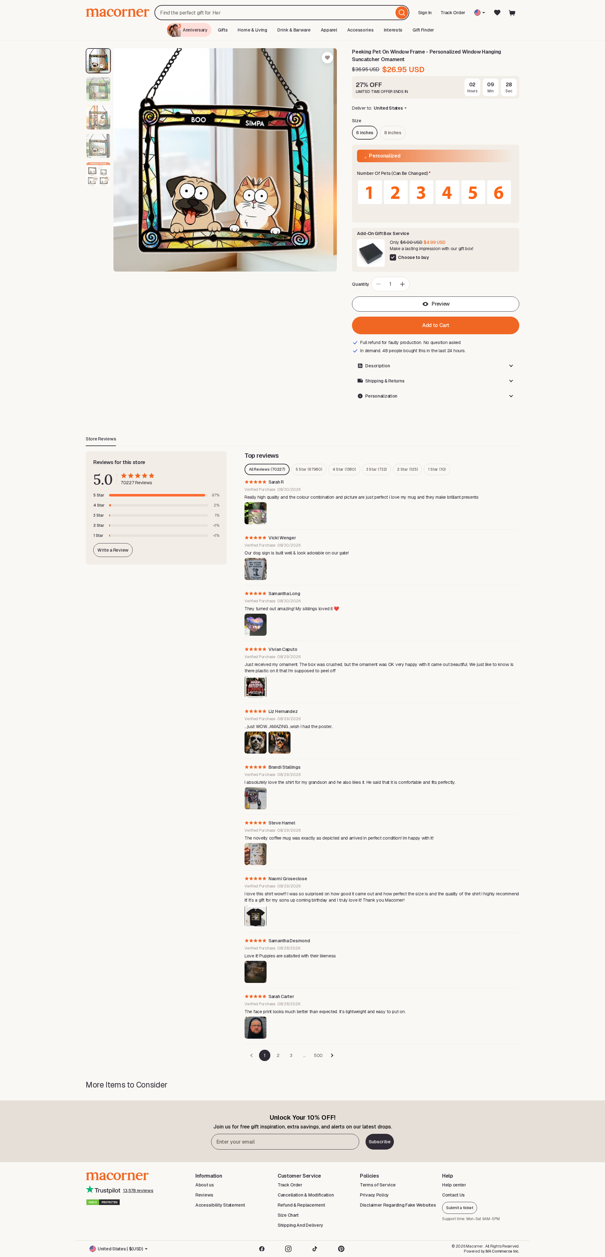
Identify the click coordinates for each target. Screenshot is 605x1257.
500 (318, 1055)
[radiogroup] (435, 192)
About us (204, 1185)
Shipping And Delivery (300, 1225)
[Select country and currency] (479, 13)
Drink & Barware (294, 30)
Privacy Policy (374, 1195)
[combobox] (281, 12)
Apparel (329, 30)
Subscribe (380, 1142)
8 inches (392, 132)
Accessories (360, 30)
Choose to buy (413, 257)
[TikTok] (315, 1249)
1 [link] (265, 1055)
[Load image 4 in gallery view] (98, 146)
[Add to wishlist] (327, 57)
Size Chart (288, 1215)
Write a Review (113, 550)
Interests (393, 30)
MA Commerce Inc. (502, 1251)
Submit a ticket (459, 1207)
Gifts (223, 30)
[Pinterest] (341, 1249)
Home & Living (252, 30)
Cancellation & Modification (306, 1195)
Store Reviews (101, 439)
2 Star (407, 469)
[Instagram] (288, 1249)
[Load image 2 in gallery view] (98, 89)
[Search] (401, 12)
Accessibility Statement (220, 1205)
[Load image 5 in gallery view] (98, 174)
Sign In (425, 15)
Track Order (453, 12)
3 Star (376, 469)
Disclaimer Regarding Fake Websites (398, 1205)
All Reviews (267, 469)
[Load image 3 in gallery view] (98, 117)
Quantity (360, 284)
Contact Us (453, 1195)
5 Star (309, 469)
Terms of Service (378, 1185)
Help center (454, 1185)
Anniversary (195, 30)
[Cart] (512, 13)
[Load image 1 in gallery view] (98, 61)
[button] (435, 173)
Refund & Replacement (301, 1205)
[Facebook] (262, 1249)
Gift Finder (423, 30)
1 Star (437, 469)
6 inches (364, 132)
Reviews (204, 1195)
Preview (441, 304)
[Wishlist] (497, 13)
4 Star (344, 469)
